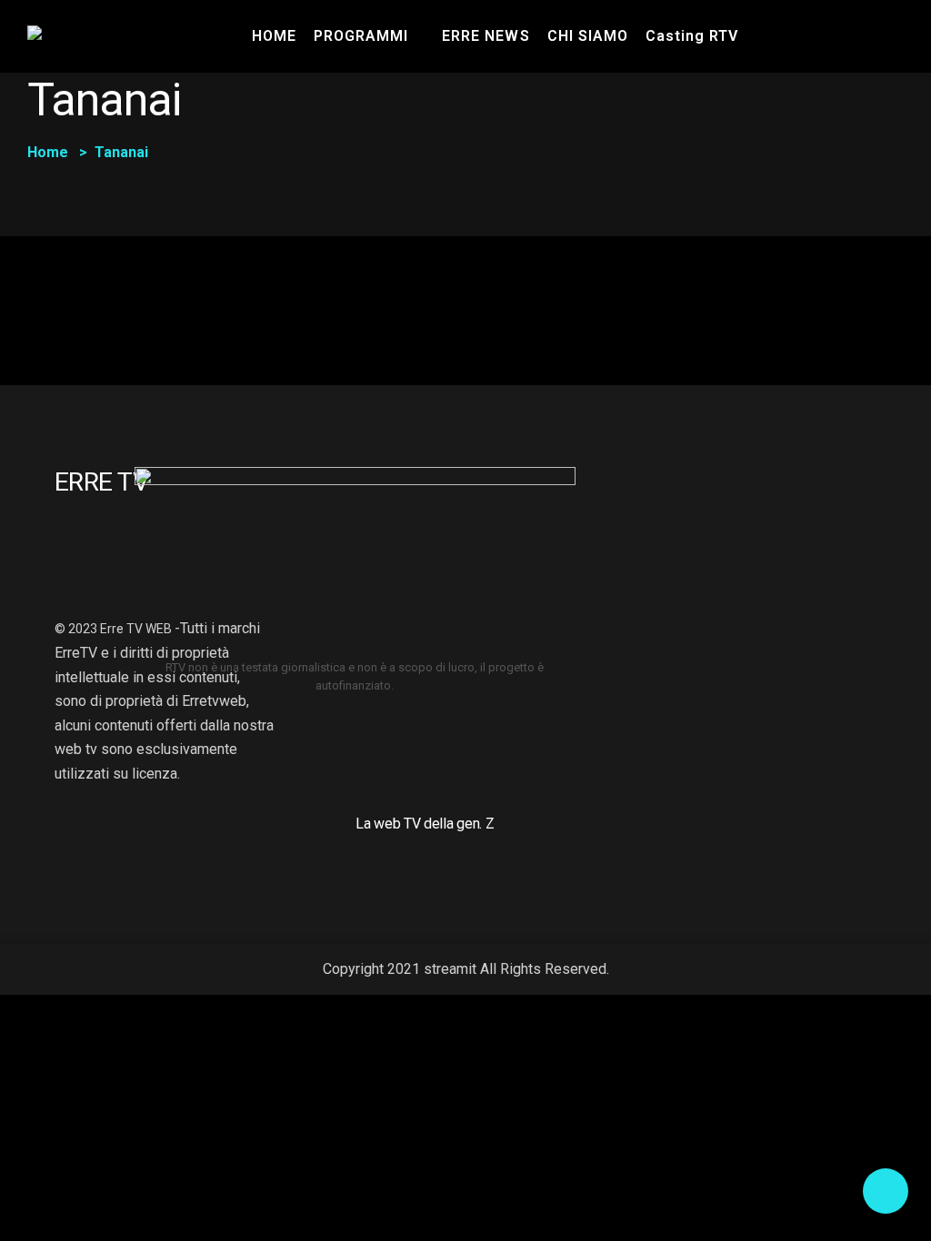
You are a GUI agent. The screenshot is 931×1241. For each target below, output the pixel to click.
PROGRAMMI (361, 36)
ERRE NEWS (485, 36)
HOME (274, 36)
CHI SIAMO (587, 36)
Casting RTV (692, 36)
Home (47, 152)
